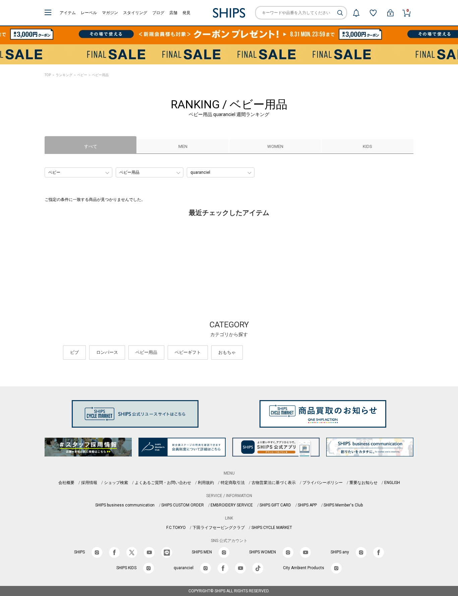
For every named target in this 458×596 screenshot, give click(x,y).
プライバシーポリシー (322, 482)
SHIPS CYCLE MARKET (271, 527)
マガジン (110, 12)
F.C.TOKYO (176, 527)
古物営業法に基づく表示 (273, 482)
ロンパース (107, 352)
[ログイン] (390, 12)
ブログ (158, 12)
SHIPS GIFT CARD (275, 505)
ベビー (82, 75)
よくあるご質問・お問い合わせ (163, 482)
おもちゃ (227, 352)
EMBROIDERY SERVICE (232, 505)
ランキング (64, 75)
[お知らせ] (356, 12)
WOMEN (275, 146)
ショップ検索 (116, 482)
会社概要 (66, 482)
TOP (48, 75)
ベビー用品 (146, 352)
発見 (186, 12)
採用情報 (89, 482)
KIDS (367, 146)
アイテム (68, 12)
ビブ (74, 352)
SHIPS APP (307, 505)
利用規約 (206, 482)
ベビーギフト (188, 352)
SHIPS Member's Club (343, 505)
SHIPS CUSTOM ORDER (182, 505)
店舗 (173, 12)
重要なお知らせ (363, 482)
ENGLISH (392, 482)
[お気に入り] (373, 12)
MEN (182, 146)
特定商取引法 (233, 482)
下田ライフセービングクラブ (218, 527)
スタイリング (135, 12)
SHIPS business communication (125, 505)
